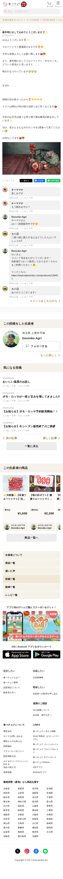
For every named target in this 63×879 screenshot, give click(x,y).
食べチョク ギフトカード (44, 757)
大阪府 (35, 814)
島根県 (50, 819)
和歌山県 (22, 819)
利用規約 (7, 746)
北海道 (6, 788)
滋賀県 (6, 814)
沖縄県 (35, 836)
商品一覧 (10, 563)
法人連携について (41, 710)
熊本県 (35, 832)
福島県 (35, 793)
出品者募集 (38, 677)
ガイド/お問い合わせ (13, 736)
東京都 (6, 801)
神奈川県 (22, 801)
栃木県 (6, 797)
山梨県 (35, 806)
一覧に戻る (31, 446)
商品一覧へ (31, 537)
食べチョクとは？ (11, 677)
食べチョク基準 (10, 682)
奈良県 (6, 819)
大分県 (50, 832)
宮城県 (50, 788)
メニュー (58, 6)
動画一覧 (10, 587)
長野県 (50, 806)
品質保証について (11, 687)
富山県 (50, 801)
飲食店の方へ (9, 692)
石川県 (6, 806)
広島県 (21, 823)
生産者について (14, 555)
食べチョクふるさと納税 (44, 731)
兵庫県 (50, 814)
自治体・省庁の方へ (42, 715)
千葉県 (50, 797)
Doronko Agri (32, 338)
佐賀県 (6, 832)
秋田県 (6, 793)
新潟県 (35, 801)
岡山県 (6, 823)
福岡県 (50, 827)
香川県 (6, 827)
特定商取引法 (9, 756)
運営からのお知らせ (12, 741)
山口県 (35, 823)
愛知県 (35, 810)
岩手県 (35, 788)
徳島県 (50, 823)
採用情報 (7, 772)
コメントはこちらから (43, 301)
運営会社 (7, 731)
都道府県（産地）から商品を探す (21, 782)
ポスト (26, 181)
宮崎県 (6, 836)
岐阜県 (6, 810)
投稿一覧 (10, 579)
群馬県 (21, 797)
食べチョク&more (41, 762)
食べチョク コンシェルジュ (45, 744)
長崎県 (21, 832)
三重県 (50, 810)
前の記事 (11, 438)
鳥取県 (35, 819)
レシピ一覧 (11, 595)
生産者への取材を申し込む (45, 694)
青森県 (21, 788)
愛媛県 (21, 827)
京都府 (21, 814)
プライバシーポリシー (13, 751)
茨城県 (50, 793)
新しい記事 (50, 438)
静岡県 (21, 810)
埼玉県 (35, 797)
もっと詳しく (48, 355)
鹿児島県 (22, 836)
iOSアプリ (38, 767)
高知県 (35, 827)
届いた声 (10, 571)
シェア (40, 181)
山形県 (21, 793)
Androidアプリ (40, 772)
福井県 (21, 806)
